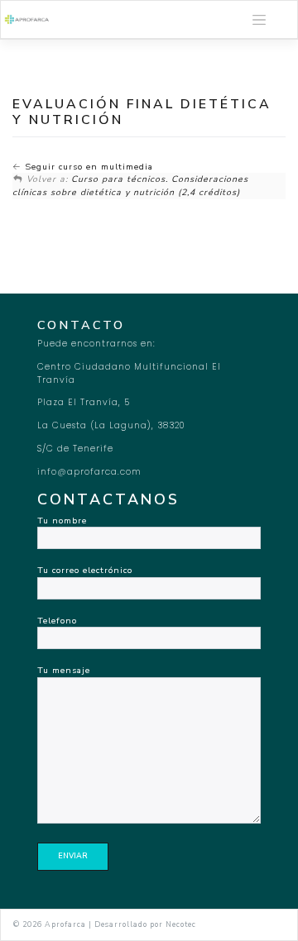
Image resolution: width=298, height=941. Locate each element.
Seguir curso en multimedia (87, 166)
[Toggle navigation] (259, 20)
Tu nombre (62, 520)
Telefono (57, 620)
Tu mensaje (63, 670)
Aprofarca (65, 924)
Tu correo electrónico (84, 570)
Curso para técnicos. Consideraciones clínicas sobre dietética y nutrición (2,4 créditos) (130, 185)
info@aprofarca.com (89, 472)
